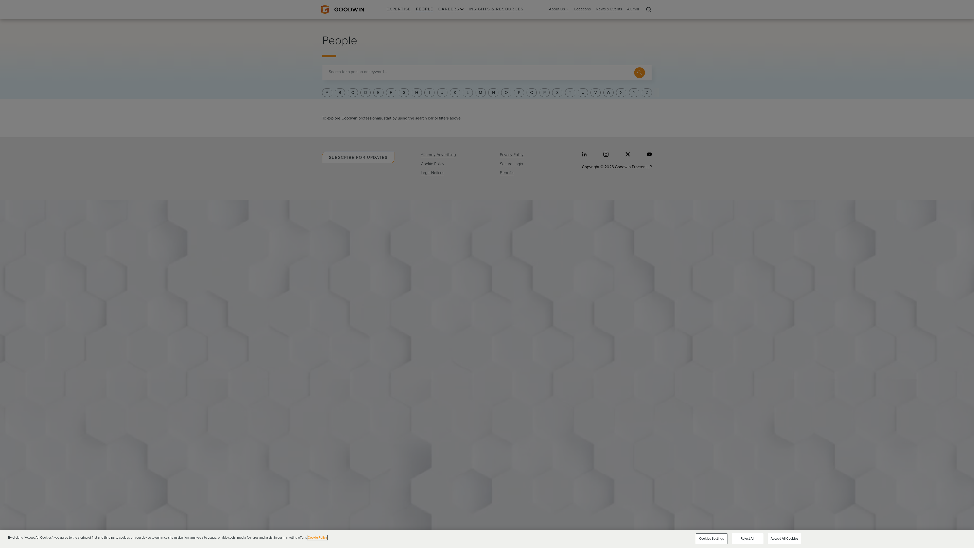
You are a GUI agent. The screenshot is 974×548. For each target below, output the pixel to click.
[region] (487, 539)
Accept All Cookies (784, 538)
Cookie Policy (317, 537)
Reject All (747, 538)
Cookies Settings (711, 538)
